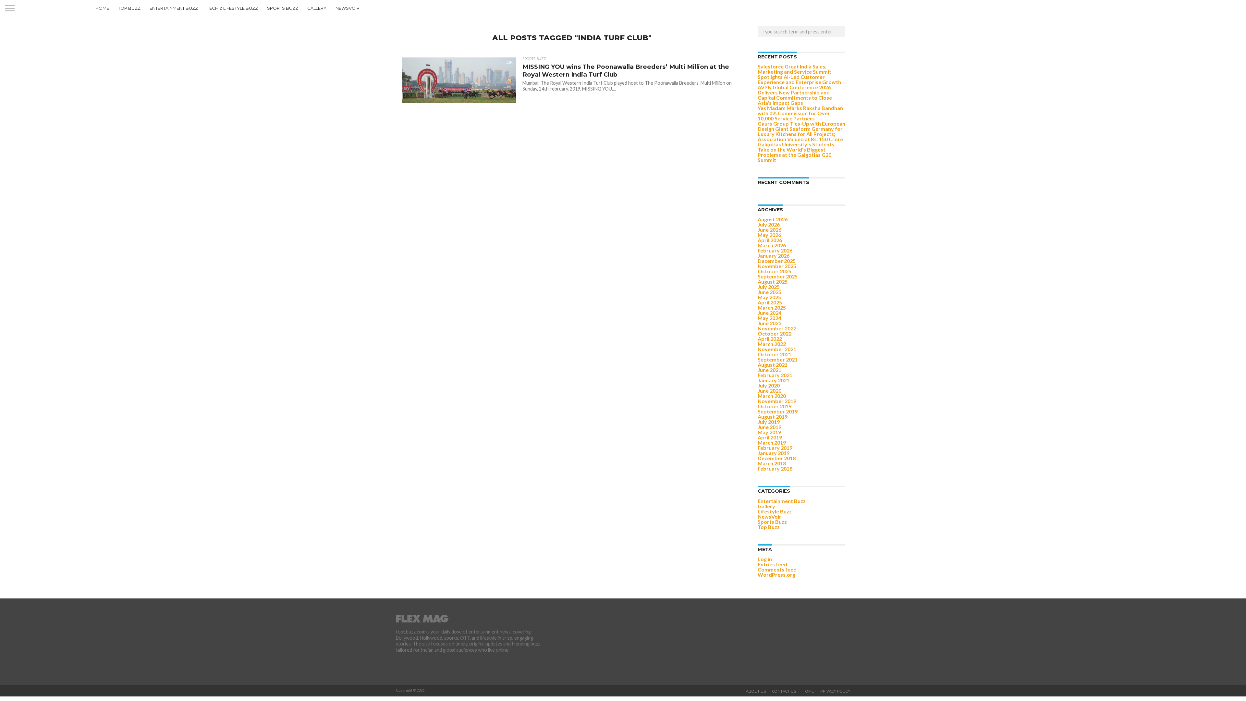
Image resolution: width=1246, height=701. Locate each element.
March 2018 (772, 463)
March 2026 (772, 245)
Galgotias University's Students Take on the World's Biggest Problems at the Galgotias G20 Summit (796, 152)
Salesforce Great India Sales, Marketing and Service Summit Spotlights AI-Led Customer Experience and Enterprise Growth (799, 74)
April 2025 (770, 302)
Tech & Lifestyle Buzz (232, 8)
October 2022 (774, 333)
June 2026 (769, 230)
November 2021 (777, 349)
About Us (756, 691)
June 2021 (769, 370)
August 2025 (773, 281)
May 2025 (769, 297)
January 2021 (773, 380)
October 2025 (774, 271)
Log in (765, 559)
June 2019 (769, 427)
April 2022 (770, 339)
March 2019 (772, 442)
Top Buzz (129, 8)
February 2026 (775, 250)
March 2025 (772, 307)
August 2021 (773, 365)
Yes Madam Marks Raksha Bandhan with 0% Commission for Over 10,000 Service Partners (800, 113)
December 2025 (777, 261)
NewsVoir (348, 8)
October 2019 (774, 406)
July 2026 (769, 224)
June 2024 (769, 313)
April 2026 (770, 240)
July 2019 (769, 422)
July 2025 (769, 287)
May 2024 (769, 318)
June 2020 (769, 390)
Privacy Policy (835, 691)
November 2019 (777, 401)
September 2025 (778, 276)
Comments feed (777, 569)
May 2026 (769, 235)
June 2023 (769, 323)
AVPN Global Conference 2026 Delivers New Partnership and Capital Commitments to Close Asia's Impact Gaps (795, 95)
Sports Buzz (282, 8)
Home (102, 8)
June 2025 (769, 292)
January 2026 (773, 255)
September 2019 (778, 411)
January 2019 (773, 453)
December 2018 (777, 458)
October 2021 (774, 354)
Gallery (316, 8)
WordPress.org (776, 575)
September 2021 (778, 359)
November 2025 (777, 266)
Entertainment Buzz (174, 8)
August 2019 (773, 416)
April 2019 (770, 437)
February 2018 (775, 468)
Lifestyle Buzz (775, 511)
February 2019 (775, 448)
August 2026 (773, 219)
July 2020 (769, 385)
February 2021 (775, 375)
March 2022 (772, 344)
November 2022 (777, 328)
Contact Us (784, 691)
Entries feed (772, 564)
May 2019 (769, 432)
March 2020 (772, 396)
